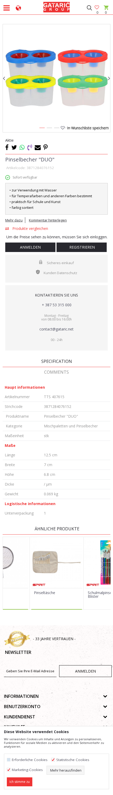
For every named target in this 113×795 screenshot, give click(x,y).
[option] (56, 78)
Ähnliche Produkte (56, 529)
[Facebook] (7, 147)
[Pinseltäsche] (56, 562)
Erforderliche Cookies (30, 760)
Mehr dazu (14, 220)
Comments (56, 372)
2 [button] (49, 128)
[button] (89, 8)
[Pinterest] (45, 147)
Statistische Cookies (72, 760)
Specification (56, 361)
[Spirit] (39, 585)
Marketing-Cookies (27, 770)
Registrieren (81, 247)
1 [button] (42, 128)
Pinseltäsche (44, 593)
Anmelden (30, 247)
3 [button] (56, 128)
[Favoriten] (97, 8)
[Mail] (38, 147)
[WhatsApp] (22, 147)
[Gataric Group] (56, 6)
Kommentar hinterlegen (48, 220)
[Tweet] (14, 147)
